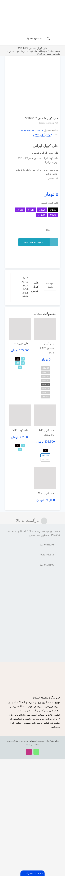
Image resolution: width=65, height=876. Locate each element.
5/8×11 (24, 289)
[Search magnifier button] (48, 38)
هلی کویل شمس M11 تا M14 (47, 348)
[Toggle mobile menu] (6, 9)
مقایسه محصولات (33, 873)
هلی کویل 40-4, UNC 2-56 (46, 432)
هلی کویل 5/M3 (46, 493)
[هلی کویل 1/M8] (20, 415)
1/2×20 (24, 282)
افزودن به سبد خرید (34, 242)
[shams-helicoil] (32, 83)
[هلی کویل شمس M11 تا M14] (45, 329)
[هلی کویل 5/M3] (45, 478)
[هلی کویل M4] (20, 329)
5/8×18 (24, 293)
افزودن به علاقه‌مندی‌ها (45, 65)
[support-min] (44, 256)
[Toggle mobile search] (12, 9)
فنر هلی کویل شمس (42, 134)
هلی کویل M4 (21, 343)
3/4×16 (24, 285)
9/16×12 (24, 296)
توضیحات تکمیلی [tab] (49, 285)
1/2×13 (24, 278)
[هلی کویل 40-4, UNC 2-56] (45, 415)
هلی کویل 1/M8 (20, 430)
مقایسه (52, 65)
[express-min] (53, 256)
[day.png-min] (34, 256)
